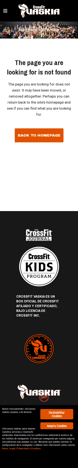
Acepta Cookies (57, 425)
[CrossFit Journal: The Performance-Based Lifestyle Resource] (39, 235)
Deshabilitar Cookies (57, 414)
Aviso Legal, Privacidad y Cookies (21, 448)
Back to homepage (39, 135)
